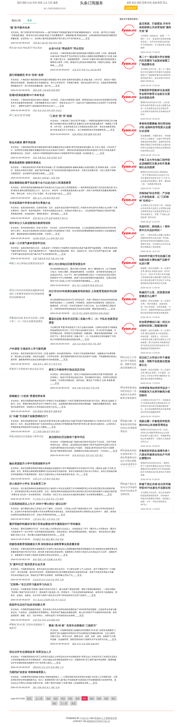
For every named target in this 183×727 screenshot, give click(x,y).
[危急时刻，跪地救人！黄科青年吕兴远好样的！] (129, 232)
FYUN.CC (84, 718)
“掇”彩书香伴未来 (19, 27)
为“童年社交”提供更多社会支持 (27, 564)
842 (48, 698)
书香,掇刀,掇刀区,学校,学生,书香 (47, 42)
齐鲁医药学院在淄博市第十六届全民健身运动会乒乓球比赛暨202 (154, 454)
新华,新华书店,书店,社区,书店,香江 (87, 455)
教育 (160, 2)
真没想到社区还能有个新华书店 (67, 437)
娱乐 (134, 2)
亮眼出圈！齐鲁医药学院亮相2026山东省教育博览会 (154, 423)
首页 (29, 698)
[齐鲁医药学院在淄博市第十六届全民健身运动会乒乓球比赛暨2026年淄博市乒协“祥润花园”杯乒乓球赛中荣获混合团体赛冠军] (129, 457)
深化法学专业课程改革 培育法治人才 (30, 652)
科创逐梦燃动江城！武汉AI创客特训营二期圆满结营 (154, 323)
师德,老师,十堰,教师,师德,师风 (46, 90)
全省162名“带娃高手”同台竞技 (66, 48)
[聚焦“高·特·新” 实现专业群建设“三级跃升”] (27, 625)
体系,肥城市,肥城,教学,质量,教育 (47, 411)
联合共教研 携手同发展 (22, 142)
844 (63, 698)
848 (92, 698)
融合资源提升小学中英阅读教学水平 (29, 463)
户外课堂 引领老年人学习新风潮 (27, 348)
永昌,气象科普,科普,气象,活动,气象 (48, 258)
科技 (149, 2)
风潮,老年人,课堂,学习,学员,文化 (47, 363)
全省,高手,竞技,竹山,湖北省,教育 (86, 69)
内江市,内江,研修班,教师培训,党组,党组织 (90, 313)
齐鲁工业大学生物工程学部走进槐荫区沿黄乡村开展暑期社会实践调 (154, 163)
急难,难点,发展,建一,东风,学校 (46, 177)
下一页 (63, 703)
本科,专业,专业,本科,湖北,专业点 (47, 110)
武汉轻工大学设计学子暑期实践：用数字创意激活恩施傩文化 (154, 361)
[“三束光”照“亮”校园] (19, 115)
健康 (55, 2)
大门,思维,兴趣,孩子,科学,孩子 (46, 431)
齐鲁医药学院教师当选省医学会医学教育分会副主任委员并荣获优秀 (154, 93)
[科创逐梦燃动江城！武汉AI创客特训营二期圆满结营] (129, 328)
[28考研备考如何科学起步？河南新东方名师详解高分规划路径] (129, 392)
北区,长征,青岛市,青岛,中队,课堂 (86, 343)
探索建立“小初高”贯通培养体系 (27, 396)
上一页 (39, 698)
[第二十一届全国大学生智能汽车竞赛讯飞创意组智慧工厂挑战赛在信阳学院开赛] (129, 63)
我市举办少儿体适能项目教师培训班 (29, 223)
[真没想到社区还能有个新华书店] (26, 436)
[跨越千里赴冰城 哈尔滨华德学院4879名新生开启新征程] (129, 488)
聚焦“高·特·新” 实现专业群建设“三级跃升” (73, 625)
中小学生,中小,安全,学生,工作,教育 (48, 498)
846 (77, 698)
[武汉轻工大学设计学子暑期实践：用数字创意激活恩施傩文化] (129, 362)
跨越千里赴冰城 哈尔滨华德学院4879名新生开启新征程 (155, 486)
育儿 (165, 2)
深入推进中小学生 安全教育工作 (27, 483)
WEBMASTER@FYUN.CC (98, 721)
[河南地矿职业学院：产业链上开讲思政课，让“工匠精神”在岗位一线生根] (129, 199)
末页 (73, 703)
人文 (45, 2)
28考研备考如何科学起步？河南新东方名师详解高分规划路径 (154, 391)
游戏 (154, 2)
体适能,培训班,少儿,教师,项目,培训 (48, 238)
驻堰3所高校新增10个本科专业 (26, 95)
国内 (19, 2)
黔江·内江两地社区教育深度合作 (67, 264)
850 (106, 698)
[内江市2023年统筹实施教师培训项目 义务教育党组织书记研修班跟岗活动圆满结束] (27, 293)
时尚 (35, 2)
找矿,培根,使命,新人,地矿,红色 (46, 687)
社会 (29, 2)
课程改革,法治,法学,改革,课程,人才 (48, 667)
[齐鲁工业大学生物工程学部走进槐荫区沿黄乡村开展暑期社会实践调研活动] (129, 166)
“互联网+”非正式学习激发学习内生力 (30, 584)
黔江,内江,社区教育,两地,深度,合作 (87, 285)
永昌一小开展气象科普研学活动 (27, 243)
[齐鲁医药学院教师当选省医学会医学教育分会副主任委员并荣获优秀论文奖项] (129, 96)
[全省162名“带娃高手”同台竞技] (25, 47)
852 (54, 703)
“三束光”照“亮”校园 (60, 116)
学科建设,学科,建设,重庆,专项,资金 (48, 539)
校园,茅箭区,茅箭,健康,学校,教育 (86, 134)
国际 (24, 2)
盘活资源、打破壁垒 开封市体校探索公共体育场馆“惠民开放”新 (155, 27)
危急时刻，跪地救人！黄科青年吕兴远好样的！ (154, 228)
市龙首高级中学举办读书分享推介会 (29, 203)
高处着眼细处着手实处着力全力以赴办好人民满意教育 (40, 182)
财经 (139, 2)
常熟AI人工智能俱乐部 (105, 718)
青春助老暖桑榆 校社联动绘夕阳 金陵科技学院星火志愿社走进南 (155, 127)
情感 (40, 2)
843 (56, 698)
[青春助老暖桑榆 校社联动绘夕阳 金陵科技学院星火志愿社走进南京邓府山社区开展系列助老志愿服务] (129, 130)
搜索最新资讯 (131, 8)
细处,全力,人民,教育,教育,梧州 (46, 197)
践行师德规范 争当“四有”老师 (26, 75)
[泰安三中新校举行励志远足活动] (26, 368)
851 (114, 698)
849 (99, 698)
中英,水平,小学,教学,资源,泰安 (46, 478)
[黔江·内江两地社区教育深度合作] (26, 263)
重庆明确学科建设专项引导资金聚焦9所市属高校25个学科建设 (44, 524)
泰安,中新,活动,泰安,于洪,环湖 (85, 387)
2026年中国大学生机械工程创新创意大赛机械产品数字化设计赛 (155, 259)
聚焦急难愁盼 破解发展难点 (25, 162)
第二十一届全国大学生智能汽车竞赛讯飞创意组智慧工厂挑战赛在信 (154, 60)
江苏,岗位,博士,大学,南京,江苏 (46, 519)
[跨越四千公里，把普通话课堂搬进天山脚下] (129, 298)
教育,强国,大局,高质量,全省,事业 (47, 559)
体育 (129, 2)
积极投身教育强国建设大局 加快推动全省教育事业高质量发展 (44, 544)
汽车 (50, 2)
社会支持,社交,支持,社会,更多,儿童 (48, 579)
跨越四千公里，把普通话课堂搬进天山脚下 (154, 294)
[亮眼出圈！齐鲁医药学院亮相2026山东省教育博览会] (129, 425)
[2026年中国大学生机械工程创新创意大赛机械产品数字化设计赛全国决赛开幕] (129, 262)
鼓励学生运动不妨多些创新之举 (27, 604)
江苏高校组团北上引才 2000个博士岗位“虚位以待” (38, 504)
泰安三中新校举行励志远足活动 (67, 369)
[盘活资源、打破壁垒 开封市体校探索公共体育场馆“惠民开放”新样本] (129, 30)
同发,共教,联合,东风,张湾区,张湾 (47, 157)
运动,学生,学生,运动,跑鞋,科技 (46, 619)
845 (70, 698)
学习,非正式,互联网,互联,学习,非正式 (49, 599)
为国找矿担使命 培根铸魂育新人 (27, 672)
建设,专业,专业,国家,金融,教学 (85, 643)
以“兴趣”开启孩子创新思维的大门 (28, 416)
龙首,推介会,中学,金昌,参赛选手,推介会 (50, 218)
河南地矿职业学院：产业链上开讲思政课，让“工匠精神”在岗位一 (154, 196)
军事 (144, 2)
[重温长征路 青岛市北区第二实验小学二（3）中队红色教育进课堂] (27, 319)
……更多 (85, 38)
